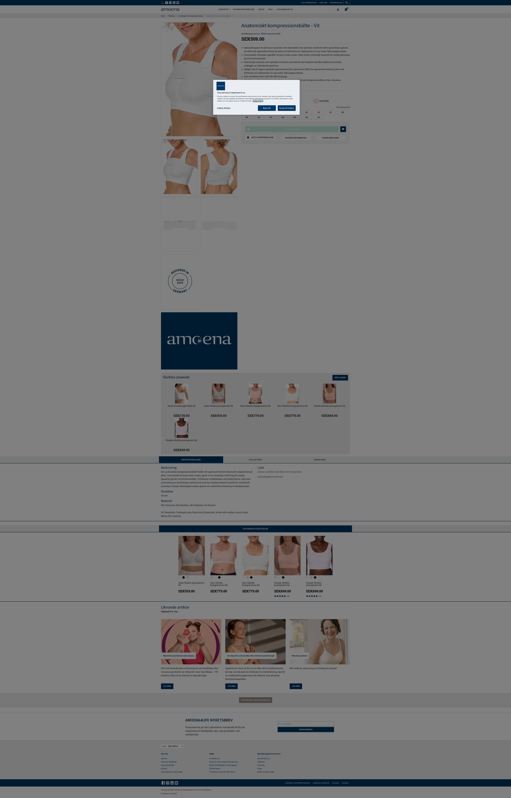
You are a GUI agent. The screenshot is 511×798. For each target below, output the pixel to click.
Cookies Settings (223, 108)
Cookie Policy (258, 101)
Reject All (267, 108)
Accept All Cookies (286, 108)
